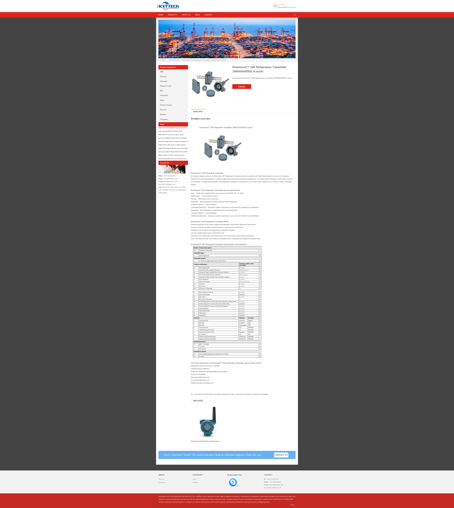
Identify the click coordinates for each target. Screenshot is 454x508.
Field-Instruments (173, 60)
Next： (233, 394)
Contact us (161, 482)
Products (172, 15)
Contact (208, 15)
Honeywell (164, 95)
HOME (160, 15)
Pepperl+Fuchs (165, 86)
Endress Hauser (166, 105)
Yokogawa (164, 119)
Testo (162, 100)
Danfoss (163, 114)
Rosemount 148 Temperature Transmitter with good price (213, 394)
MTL (161, 91)
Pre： (193, 394)
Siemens (163, 76)
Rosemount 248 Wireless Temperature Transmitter (252, 394)
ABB (161, 72)
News (197, 15)
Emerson (163, 110)
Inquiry (241, 86)
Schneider (164, 81)
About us (186, 15)
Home (164, 60)
